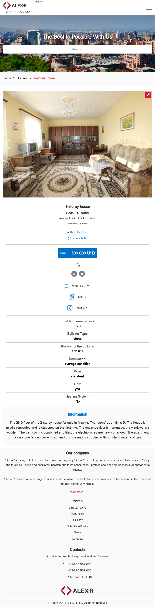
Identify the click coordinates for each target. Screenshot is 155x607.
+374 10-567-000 (79, 564)
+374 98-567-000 (79, 570)
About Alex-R (77, 507)
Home (7, 78)
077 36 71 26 (79, 232)
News (77, 532)
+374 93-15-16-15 (80, 576)
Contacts (77, 538)
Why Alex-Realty (77, 526)
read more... (77, 492)
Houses (22, 78)
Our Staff (77, 520)
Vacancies (77, 513)
